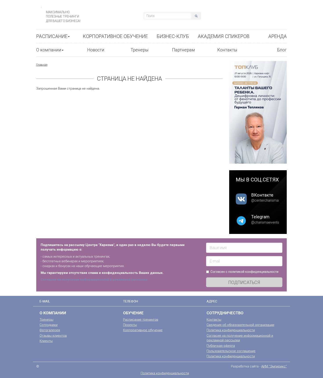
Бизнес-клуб (173, 36)
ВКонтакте (262, 195)
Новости (95, 49)
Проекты (130, 325)
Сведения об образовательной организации (240, 325)
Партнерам (183, 49)
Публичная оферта (221, 346)
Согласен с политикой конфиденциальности (244, 272)
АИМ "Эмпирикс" (274, 366)
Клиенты (46, 341)
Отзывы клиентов (53, 336)
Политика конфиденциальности (231, 330)
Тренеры (140, 49)
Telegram (260, 216)
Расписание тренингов (140, 320)
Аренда (277, 36)
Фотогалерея (50, 330)
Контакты (227, 49)
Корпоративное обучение (115, 36)
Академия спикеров (223, 36)
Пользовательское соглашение (231, 351)
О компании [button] (48, 49)
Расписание (51, 36)
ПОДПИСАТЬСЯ (244, 282)
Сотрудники (49, 325)
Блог (282, 49)
